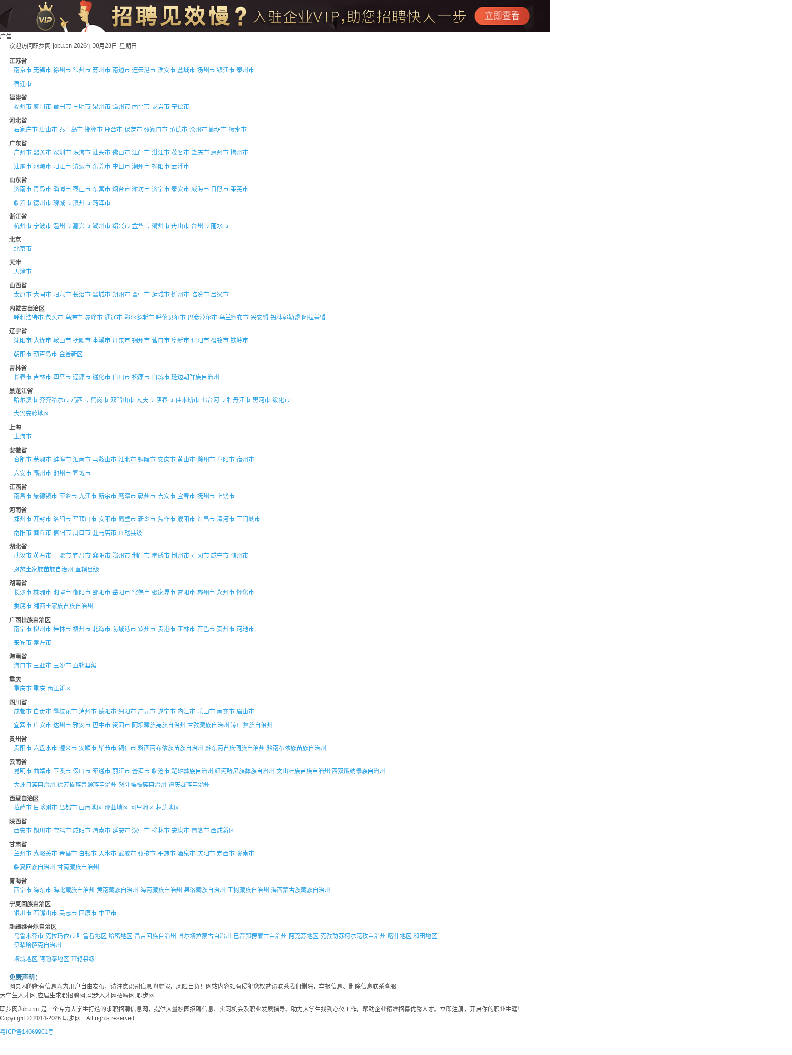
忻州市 (180, 294)
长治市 (82, 294)
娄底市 (23, 605)
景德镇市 (45, 495)
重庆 (39, 688)
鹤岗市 (100, 399)
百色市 (206, 628)
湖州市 (101, 225)
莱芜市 (239, 189)
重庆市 (23, 688)
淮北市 (127, 459)
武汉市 (23, 555)
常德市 (141, 592)
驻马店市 (104, 532)
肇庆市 (200, 152)
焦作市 (167, 518)
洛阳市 (62, 518)
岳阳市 (121, 592)
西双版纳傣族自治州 (358, 770)
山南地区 (91, 807)
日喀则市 (45, 807)
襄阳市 (101, 555)
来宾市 (23, 642)
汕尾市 (23, 166)
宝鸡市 (62, 830)
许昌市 (206, 518)
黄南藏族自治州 (117, 889)
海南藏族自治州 (161, 889)
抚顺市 (82, 340)
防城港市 (124, 628)
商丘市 (42, 532)
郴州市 (206, 592)
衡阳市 (82, 592)
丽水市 (220, 225)
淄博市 (62, 189)
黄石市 (42, 555)
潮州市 (141, 166)
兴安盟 (260, 317)
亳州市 (42, 473)
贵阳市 (23, 747)
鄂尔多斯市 (139, 317)
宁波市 (42, 225)
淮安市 (167, 69)
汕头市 (101, 152)
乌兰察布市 (234, 317)
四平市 (62, 376)
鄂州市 (121, 555)
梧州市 (82, 628)
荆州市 (180, 555)
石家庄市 (26, 129)
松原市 (141, 376)
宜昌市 (82, 555)
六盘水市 (45, 747)
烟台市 (121, 189)
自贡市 (42, 711)
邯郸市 (94, 129)
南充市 (226, 711)
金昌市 (68, 853)
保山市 (82, 770)
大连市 (42, 340)
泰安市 (180, 189)
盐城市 (186, 69)
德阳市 (107, 711)
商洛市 (200, 830)
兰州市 (23, 853)
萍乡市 (68, 495)
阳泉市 (62, 294)
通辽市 (113, 317)
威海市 (200, 189)
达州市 (62, 725)
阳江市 (62, 166)
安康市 (180, 830)
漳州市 (121, 106)
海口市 (23, 665)
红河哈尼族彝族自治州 (245, 770)
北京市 (23, 248)
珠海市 (82, 152)
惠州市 (220, 152)
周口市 (82, 532)
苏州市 (101, 69)
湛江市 (161, 152)
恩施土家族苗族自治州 (43, 569)
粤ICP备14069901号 (27, 1031)
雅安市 (82, 725)
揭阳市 (161, 166)
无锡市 (42, 69)
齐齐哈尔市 (54, 399)
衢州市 (161, 225)
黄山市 (186, 459)
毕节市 (107, 747)
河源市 (42, 166)
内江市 (186, 711)
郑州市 (23, 518)
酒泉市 (186, 853)
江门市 (141, 152)
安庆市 (167, 459)
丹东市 (121, 340)
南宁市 (23, 628)
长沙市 (23, 592)
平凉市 (167, 853)
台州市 (200, 225)
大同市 (42, 294)
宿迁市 (23, 83)
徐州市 (62, 69)
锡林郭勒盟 (285, 317)
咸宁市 (220, 555)
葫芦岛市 (45, 353)
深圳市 (62, 152)
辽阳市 (200, 340)
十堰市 (62, 555)
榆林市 (161, 830)
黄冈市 (200, 555)
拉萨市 (23, 807)
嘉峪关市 (45, 853)
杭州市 (23, 225)
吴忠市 (68, 912)
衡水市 (238, 129)
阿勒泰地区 (54, 958)
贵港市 (167, 628)
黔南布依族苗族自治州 (296, 747)
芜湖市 (42, 459)
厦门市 (42, 106)
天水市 (107, 853)
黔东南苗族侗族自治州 (235, 747)
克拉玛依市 (60, 935)
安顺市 (88, 747)
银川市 (23, 912)
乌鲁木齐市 (29, 935)
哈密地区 (120, 935)
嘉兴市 (82, 225)
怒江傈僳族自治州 (142, 784)
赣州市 (147, 495)
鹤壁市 (127, 518)
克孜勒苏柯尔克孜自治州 (353, 935)
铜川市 (42, 830)
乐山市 (206, 711)
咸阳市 (82, 830)
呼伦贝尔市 (171, 317)
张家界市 (164, 592)
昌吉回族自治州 (155, 935)
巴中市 (101, 725)
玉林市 (186, 628)
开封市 (42, 518)
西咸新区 (223, 830)
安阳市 (107, 518)
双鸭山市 (122, 399)
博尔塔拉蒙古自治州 (204, 935)
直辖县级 (130, 532)
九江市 (88, 495)
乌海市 (74, 317)
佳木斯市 (187, 399)
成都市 (23, 711)
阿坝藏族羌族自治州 (159, 725)
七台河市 (213, 399)
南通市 (121, 69)
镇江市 (226, 69)
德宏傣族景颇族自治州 (87, 784)
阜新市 (180, 340)
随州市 (239, 555)
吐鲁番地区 (92, 935)
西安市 (23, 830)
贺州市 (226, 628)
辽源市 (82, 376)
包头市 (54, 317)
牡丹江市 (239, 399)
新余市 (107, 495)
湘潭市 (62, 592)
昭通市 (101, 770)
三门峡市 (248, 518)
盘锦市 (220, 340)
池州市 (62, 473)
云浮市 (180, 166)
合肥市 (23, 459)
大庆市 (145, 399)
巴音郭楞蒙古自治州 (260, 935)
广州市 (23, 152)
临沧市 (161, 770)
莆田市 (62, 106)
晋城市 (101, 294)
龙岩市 (161, 106)
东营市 (101, 189)
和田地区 (425, 935)
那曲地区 (116, 807)
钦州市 (147, 628)
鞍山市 (62, 340)
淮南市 (82, 459)
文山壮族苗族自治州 (303, 770)
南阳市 (23, 532)
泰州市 (245, 69)
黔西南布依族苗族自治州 (171, 747)
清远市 (82, 166)
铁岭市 (239, 340)
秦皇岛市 (71, 129)
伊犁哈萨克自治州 (37, 944)
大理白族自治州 (34, 784)
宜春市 (186, 495)
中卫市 (107, 912)
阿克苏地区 (304, 935)
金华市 (141, 225)
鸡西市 (80, 399)
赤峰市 (94, 317)
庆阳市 (206, 853)
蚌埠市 (62, 459)
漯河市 (226, 518)
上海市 (23, 436)
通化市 (101, 376)
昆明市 (23, 770)
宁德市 (180, 106)
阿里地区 (142, 807)
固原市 (88, 912)
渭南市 (101, 830)
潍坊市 (141, 189)
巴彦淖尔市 (202, 317)
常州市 (82, 69)
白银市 (88, 853)
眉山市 (245, 711)
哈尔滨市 (26, 399)
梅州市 (239, 152)
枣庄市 (82, 189)
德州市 (42, 202)
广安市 (42, 725)
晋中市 (141, 294)
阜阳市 (226, 459)
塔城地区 (26, 958)
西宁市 (23, 889)
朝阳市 (23, 353)
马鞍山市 (104, 459)
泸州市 (88, 711)
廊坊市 (218, 129)
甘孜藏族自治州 (208, 725)
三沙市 (62, 665)
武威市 (127, 853)
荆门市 (141, 555)
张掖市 (147, 853)
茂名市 (180, 152)
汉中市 (141, 830)
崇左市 (42, 642)
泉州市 (101, 106)
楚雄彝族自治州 (192, 770)
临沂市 (23, 202)
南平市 (141, 106)
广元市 (147, 711)
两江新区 (59, 688)
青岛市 (42, 189)
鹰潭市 (127, 495)
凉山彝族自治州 (252, 725)
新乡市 (147, 518)
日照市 (220, 189)
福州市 (23, 106)
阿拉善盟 (314, 317)
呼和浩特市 (29, 317)
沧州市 (198, 129)
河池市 (245, 628)
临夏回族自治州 (34, 867)
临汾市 (200, 294)
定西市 (226, 853)
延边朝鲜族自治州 (195, 376)
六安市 (23, 473)
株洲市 (42, 592)
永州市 (226, 592)
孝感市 (161, 555)
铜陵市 (147, 459)
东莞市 (101, 166)
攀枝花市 (65, 711)
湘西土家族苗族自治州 (63, 605)
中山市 (121, 166)
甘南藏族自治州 (78, 867)
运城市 (161, 294)
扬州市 (206, 69)
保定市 (133, 129)
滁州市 (206, 459)
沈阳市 (23, 340)
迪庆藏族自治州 (189, 784)
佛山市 (121, 152)
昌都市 (68, 807)
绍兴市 (121, 225)
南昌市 (23, 495)
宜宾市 (23, 725)
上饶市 (226, 495)
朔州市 (121, 294)
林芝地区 (168, 807)
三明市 (82, 106)
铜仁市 (127, 747)
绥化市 (281, 399)
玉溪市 (62, 770)
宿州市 (245, 459)
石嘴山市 (45, 912)
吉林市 (42, 376)
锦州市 (141, 340)
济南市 (23, 189)
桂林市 (62, 628)
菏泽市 (101, 202)
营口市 (161, 340)
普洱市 (141, 770)
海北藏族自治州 (74, 889)
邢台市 (113, 129)
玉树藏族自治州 (248, 889)
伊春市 (165, 399)
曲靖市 (42, 770)
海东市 (42, 889)
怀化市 (245, 592)
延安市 (121, 830)
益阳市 (186, 592)
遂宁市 (167, 711)
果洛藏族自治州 (205, 889)
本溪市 (101, 340)
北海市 (101, 628)
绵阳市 (127, 711)
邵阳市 (101, 592)
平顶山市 (85, 518)
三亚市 (42, 665)
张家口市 (156, 129)
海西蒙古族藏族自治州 (300, 889)
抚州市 (206, 495)
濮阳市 (186, 518)
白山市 (121, 376)
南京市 (23, 69)
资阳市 (121, 725)
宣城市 (82, 473)
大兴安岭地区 (32, 413)
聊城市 (62, 202)
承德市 (178, 129)
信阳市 (62, 532)
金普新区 (71, 353)
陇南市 (245, 853)
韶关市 (42, 152)
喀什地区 (400, 935)
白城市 (161, 376)
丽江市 (121, 770)
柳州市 (42, 628)
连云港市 (144, 69)
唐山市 (48, 129)
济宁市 (161, 189)
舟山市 (180, 225)
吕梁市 (220, 294)
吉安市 (167, 495)
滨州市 (82, 202)
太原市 (23, 294)
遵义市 (68, 747)
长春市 (23, 376)
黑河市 (261, 399)
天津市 (23, 271)
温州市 (62, 225)
